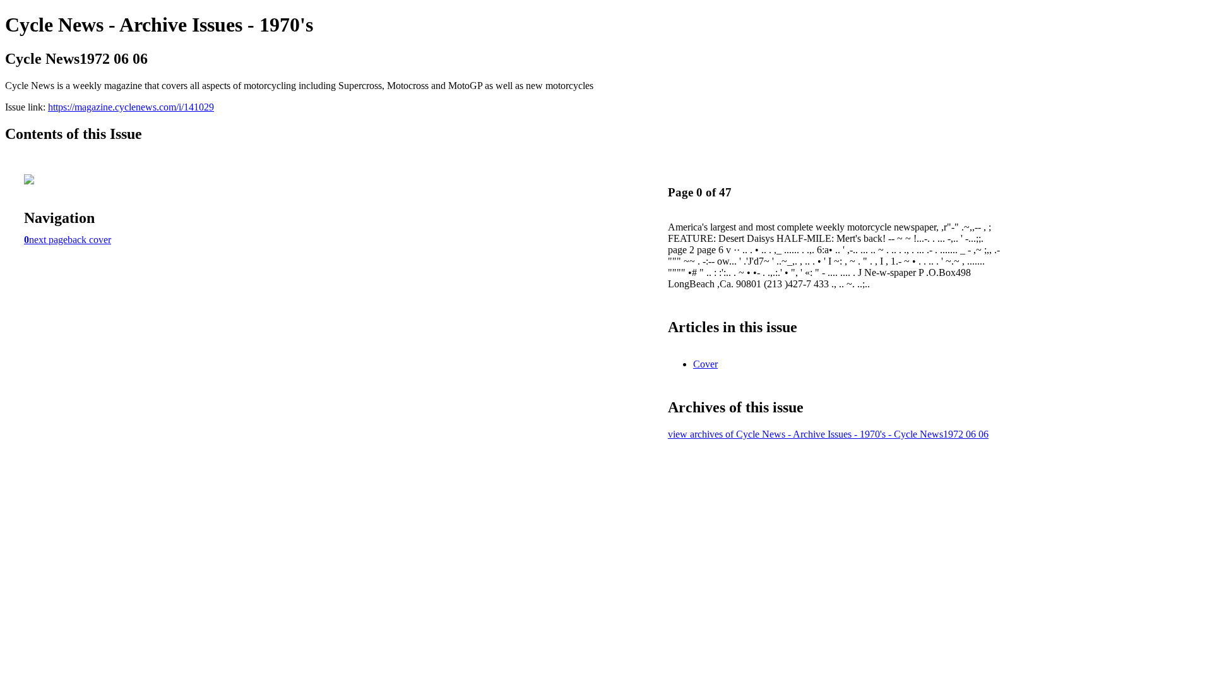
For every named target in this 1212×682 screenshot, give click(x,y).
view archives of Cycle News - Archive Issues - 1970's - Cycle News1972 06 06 (828, 434)
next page (48, 239)
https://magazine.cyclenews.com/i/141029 (131, 107)
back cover (89, 239)
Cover (705, 364)
